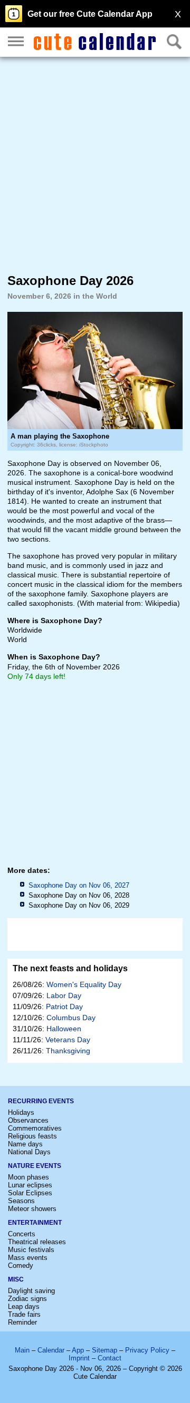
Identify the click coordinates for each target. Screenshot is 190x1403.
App (78, 1350)
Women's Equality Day (83, 984)
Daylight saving (31, 1291)
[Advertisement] (95, 164)
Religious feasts (32, 1136)
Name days (25, 1144)
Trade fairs (24, 1314)
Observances (28, 1120)
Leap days (24, 1306)
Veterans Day (67, 1039)
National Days (29, 1152)
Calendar (50, 1350)
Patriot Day (64, 1006)
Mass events (28, 1258)
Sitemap (104, 1350)
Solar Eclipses (30, 1193)
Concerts (21, 1234)
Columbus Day (71, 1017)
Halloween (63, 1028)
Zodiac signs (27, 1299)
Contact (109, 1358)
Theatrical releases (37, 1242)
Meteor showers (32, 1209)
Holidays (21, 1112)
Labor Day (63, 995)
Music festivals (31, 1250)
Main (22, 1350)
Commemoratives (35, 1128)
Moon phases (28, 1177)
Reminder (22, 1322)
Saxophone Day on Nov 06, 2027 (78, 885)
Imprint (79, 1358)
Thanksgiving (68, 1050)
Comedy (20, 1265)
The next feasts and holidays (70, 968)
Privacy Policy (147, 1350)
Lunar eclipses (30, 1185)
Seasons (21, 1201)
